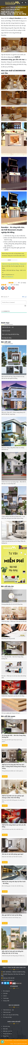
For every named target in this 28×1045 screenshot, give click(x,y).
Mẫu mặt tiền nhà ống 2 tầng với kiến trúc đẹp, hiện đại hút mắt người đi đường (13, 377)
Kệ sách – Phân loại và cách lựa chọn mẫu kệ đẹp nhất (14, 676)
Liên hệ (4, 995)
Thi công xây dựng (6, 337)
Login (25, 296)
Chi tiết (5, 745)
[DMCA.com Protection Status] (17, 983)
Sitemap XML (6, 1000)
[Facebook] (2, 983)
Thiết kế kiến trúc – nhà (8, 327)
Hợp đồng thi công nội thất (8, 638)
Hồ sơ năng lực (6, 991)
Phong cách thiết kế (7, 1033)
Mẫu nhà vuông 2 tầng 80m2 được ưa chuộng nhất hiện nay (13, 448)
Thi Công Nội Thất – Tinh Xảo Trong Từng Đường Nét (12, 657)
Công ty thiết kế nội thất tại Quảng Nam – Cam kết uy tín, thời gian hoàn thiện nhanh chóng (13, 517)
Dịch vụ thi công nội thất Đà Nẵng (10, 334)
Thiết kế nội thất (6, 330)
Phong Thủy (6, 1036)
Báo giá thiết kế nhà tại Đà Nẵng (12, 915)
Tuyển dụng (5, 998)
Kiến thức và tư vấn (7, 1031)
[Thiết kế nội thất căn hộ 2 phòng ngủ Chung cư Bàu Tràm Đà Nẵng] (14, 786)
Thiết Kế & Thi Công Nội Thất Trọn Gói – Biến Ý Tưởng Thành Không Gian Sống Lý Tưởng (14, 766)
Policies (11, 1043)
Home (2, 7)
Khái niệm (5, 1028)
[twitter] (5, 983)
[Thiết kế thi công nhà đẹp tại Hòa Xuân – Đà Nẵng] (14, 872)
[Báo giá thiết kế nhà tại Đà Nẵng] (14, 904)
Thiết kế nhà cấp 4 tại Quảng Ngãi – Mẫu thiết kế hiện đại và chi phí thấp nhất (14, 482)
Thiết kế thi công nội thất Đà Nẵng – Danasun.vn (14, 264)
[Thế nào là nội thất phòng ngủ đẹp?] (14, 845)
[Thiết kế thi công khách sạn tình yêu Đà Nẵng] (14, 816)
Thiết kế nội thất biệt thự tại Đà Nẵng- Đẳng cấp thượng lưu (13, 542)
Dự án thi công (6, 1026)
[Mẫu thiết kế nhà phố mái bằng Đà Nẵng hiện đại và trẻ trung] (14, 938)
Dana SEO (25, 1043)
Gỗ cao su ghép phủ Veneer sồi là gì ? (11, 713)
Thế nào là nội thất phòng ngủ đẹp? (12, 854)
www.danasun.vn (9, 276)
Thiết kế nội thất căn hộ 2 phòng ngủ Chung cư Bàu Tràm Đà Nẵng (13, 796)
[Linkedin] (8, 983)
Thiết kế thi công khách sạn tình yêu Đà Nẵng (13, 696)
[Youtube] (11, 983)
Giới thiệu (5, 993)
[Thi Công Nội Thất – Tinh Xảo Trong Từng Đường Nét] (14, 726)
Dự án (7, 7)
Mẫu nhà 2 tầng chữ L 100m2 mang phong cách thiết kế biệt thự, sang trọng (13, 413)
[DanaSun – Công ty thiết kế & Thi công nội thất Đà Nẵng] (13, 2)
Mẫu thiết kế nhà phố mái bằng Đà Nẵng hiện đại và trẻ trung (12, 952)
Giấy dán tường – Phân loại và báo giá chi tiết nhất (14, 621)
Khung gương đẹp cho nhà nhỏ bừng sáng (12, 604)
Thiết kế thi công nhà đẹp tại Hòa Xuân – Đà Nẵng (14, 882)
